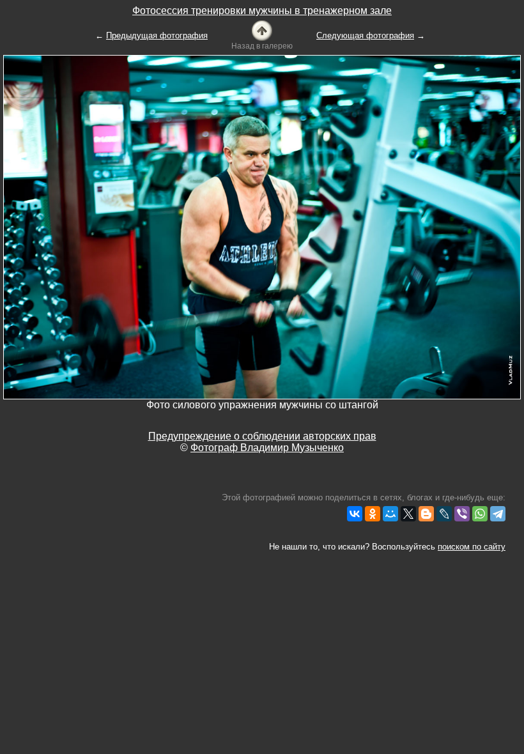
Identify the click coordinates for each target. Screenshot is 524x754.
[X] (408, 513)
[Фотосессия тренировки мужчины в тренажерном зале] (262, 29)
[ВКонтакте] (354, 513)
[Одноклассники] (372, 513)
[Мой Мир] (390, 513)
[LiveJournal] (444, 513)
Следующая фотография (365, 35)
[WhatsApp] (480, 513)
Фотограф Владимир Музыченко (267, 447)
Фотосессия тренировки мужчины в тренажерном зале (262, 10)
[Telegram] (497, 513)
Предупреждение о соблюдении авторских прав (262, 436)
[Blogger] (426, 513)
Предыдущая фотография (157, 35)
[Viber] (462, 513)
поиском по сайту (471, 546)
